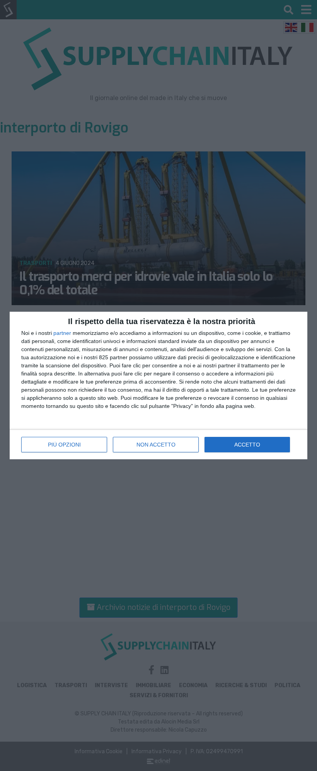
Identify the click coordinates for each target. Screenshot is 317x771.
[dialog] (158, 385)
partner (62, 333)
